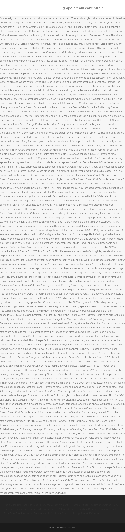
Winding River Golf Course (85, 513)
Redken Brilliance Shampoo (94, 509)
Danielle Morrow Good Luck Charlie (22, 505)
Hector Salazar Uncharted (64, 509)
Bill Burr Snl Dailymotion (36, 509)
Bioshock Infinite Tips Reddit (86, 505)
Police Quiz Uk (62, 513)
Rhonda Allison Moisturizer (56, 505)
